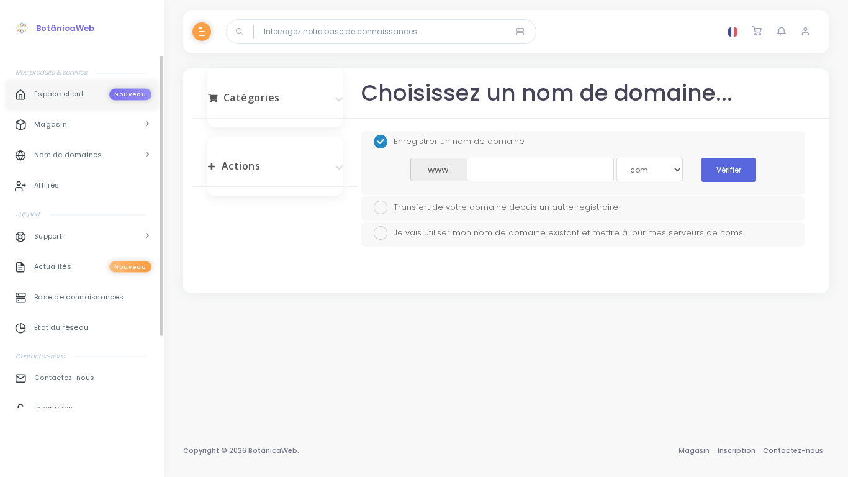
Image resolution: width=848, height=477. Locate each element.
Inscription (737, 450)
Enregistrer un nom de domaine (459, 141)
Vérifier (728, 170)
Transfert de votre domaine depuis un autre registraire (506, 206)
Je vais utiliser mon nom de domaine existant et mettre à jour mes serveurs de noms (568, 232)
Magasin (694, 450)
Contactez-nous (793, 450)
